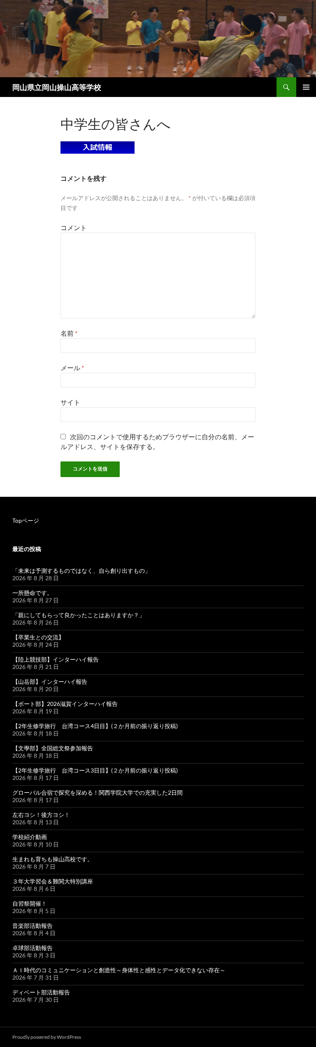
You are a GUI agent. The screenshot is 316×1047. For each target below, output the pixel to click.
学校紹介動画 (29, 836)
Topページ (25, 520)
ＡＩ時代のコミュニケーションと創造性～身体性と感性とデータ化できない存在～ (118, 969)
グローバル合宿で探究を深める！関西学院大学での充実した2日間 (97, 792)
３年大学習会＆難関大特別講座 (52, 881)
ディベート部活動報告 (41, 992)
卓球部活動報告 (32, 947)
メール (72, 367)
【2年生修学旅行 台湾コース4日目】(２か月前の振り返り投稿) (95, 725)
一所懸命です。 (32, 592)
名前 (68, 333)
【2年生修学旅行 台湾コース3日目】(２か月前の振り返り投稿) (95, 770)
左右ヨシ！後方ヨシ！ (41, 814)
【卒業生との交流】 (38, 637)
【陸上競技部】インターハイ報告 (55, 659)
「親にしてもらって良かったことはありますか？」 (78, 614)
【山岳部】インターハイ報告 (49, 681)
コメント (73, 227)
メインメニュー (306, 87)
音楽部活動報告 (32, 925)
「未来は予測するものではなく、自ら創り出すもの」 (81, 570)
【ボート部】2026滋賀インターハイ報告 (65, 703)
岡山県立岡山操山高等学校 (56, 87)
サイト (70, 402)
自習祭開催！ (29, 903)
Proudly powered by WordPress (46, 1037)
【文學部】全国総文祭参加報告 (52, 748)
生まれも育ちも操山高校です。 (52, 859)
